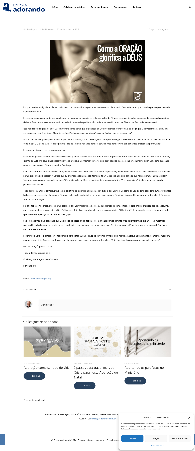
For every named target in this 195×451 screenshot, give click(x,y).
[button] (189, 417)
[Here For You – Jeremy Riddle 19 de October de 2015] (2, 439)
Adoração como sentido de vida (47, 367)
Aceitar (132, 438)
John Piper (45, 29)
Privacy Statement (157, 445)
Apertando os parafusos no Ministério (144, 370)
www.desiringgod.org (40, 279)
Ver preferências (180, 438)
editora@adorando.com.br (103, 419)
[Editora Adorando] (24, 7)
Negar (156, 438)
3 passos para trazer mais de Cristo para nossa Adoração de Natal (96, 372)
